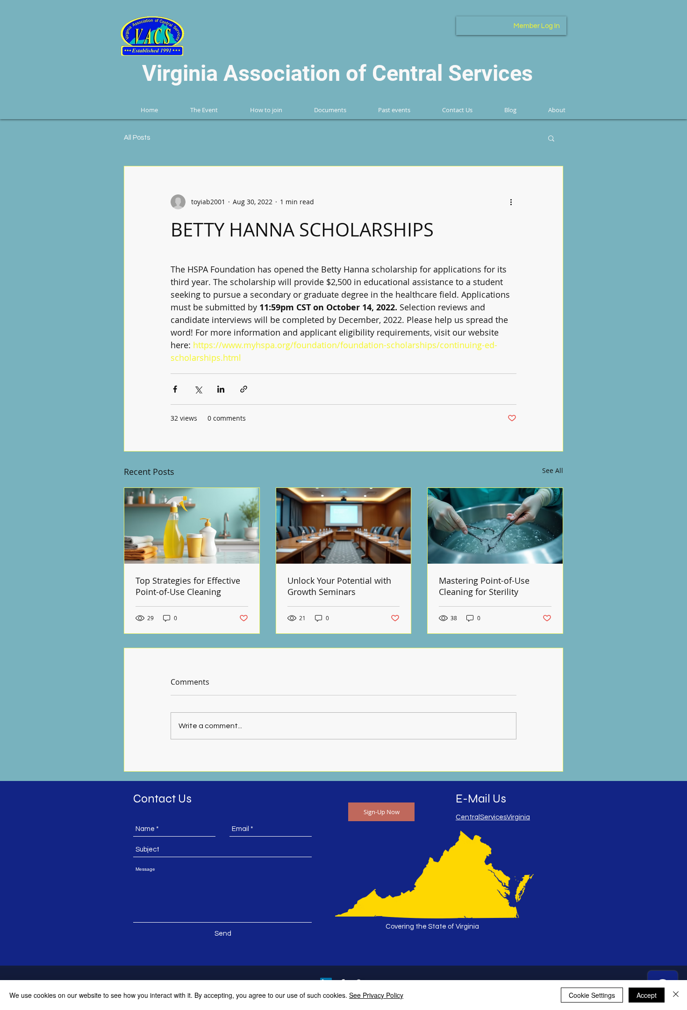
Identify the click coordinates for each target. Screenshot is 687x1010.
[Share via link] (243, 389)
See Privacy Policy (376, 995)
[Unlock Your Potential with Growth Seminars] (343, 526)
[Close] (675, 995)
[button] (551, 138)
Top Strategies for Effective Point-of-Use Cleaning (188, 586)
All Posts (137, 137)
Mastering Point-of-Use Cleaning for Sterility (484, 586)
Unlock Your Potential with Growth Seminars (339, 586)
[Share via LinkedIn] (220, 389)
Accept (647, 995)
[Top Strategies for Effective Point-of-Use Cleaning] (191, 526)
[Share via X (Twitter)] (197, 389)
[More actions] (510, 202)
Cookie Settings (592, 995)
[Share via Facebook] (175, 389)
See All (552, 470)
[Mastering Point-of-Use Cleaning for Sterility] (495, 526)
